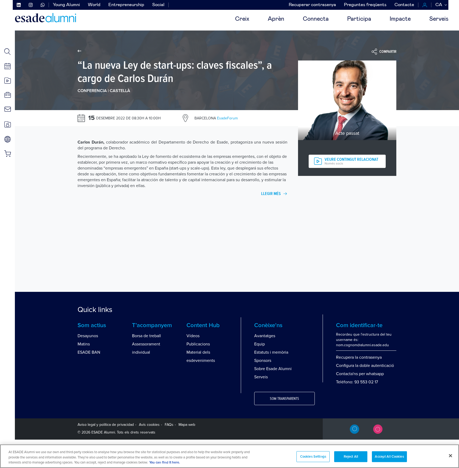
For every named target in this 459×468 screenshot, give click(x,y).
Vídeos (192, 336)
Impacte (400, 19)
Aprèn (276, 19)
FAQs (169, 424)
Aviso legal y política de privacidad (106, 424)
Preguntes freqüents (365, 5)
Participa (359, 19)
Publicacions (198, 344)
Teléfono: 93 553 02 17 (357, 382)
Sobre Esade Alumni (273, 368)
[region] (229, 456)
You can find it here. (164, 462)
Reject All (351, 456)
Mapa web (186, 424)
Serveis (438, 19)
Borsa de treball (146, 336)
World (94, 5)
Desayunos (88, 336)
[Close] (450, 455)
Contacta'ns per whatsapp (360, 373)
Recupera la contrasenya (359, 357)
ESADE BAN (89, 352)
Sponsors (262, 360)
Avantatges (264, 336)
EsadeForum (216, 118)
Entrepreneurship (126, 5)
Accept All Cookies (389, 456)
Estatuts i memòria (271, 352)
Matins (84, 344)
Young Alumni (66, 5)
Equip (259, 344)
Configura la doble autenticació (365, 365)
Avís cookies (149, 424)
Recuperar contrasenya (312, 5)
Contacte (404, 5)
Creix (242, 19)
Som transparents (284, 399)
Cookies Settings (313, 456)
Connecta (316, 19)
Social (158, 5)
